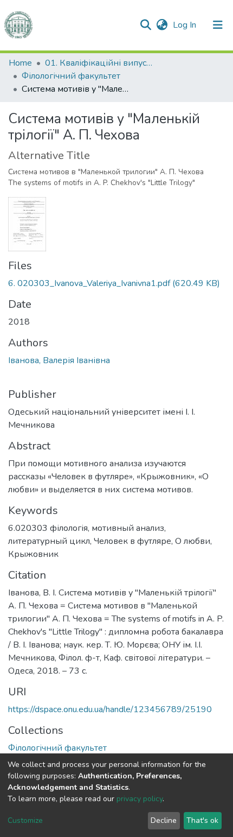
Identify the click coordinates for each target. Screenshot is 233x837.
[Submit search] (145, 25)
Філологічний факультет (71, 76)
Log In (185, 25)
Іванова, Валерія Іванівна (59, 360)
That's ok (202, 820)
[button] (162, 24)
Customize (25, 820)
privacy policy (139, 799)
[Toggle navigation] (218, 25)
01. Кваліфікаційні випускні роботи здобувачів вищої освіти (99, 63)
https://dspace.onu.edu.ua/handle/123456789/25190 (110, 709)
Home (20, 63)
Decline (164, 820)
